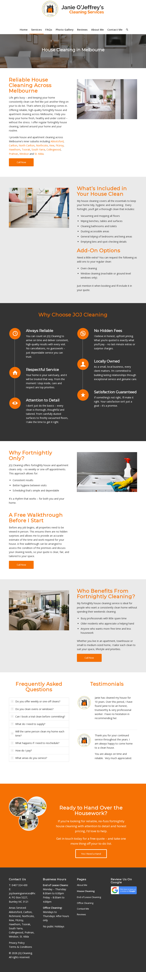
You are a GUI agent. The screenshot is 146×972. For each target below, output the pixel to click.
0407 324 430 (19, 885)
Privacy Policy (17, 942)
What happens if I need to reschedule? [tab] (37, 743)
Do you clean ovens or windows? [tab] (34, 709)
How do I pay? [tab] (23, 750)
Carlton (13, 145)
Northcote (42, 145)
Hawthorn (14, 149)
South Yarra (38, 149)
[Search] (126, 29)
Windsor (24, 153)
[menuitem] (23, 29)
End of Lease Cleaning (89, 897)
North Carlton (27, 145)
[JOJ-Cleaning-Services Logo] (73, 12)
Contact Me (83, 908)
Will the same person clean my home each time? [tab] (39, 733)
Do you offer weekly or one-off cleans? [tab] (37, 701)
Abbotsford (57, 141)
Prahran (13, 153)
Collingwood (53, 149)
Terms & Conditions (20, 947)
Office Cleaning (85, 903)
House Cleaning (86, 891)
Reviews (81, 914)
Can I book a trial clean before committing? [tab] (40, 716)
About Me (82, 885)
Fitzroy (60, 145)
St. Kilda (39, 153)
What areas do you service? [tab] (31, 758)
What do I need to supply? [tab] (30, 724)
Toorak (26, 149)
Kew (51, 145)
